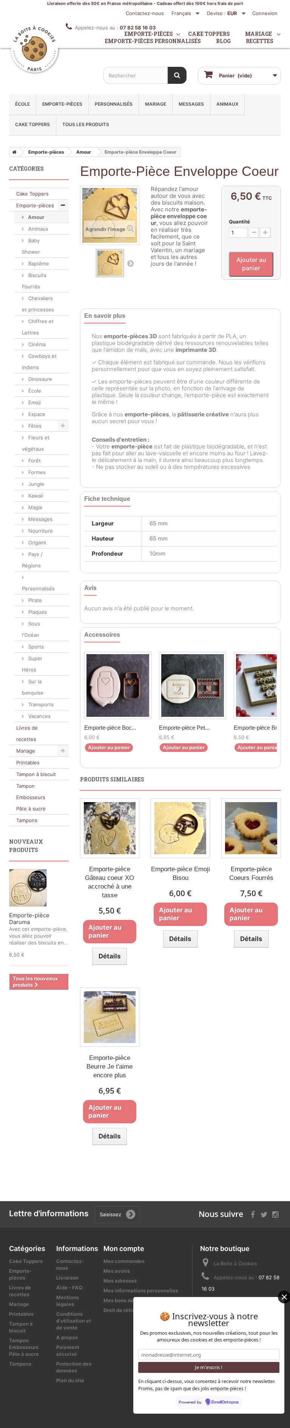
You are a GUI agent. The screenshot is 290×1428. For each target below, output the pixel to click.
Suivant (130, 263)
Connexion (265, 13)
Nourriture (40, 531)
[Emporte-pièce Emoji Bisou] (180, 828)
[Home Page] (13, 152)
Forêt (34, 461)
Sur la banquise (32, 687)
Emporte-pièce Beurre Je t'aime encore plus (109, 1066)
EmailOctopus (225, 1402)
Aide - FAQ (69, 1288)
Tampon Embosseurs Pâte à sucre (31, 797)
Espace (36, 414)
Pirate (34, 600)
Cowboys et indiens (39, 361)
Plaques (37, 612)
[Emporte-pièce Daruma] (28, 888)
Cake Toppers (32, 124)
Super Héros (32, 664)
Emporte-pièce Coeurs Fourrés (251, 873)
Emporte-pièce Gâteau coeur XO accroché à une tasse (109, 882)
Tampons (26, 820)
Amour (35, 217)
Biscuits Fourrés (34, 281)
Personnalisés (114, 104)
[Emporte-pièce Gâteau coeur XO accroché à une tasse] (110, 828)
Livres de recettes (27, 733)
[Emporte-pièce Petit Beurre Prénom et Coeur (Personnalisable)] (192, 685)
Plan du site (70, 1380)
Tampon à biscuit (36, 774)
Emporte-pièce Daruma (29, 919)
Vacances (39, 716)
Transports (40, 704)
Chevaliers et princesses (38, 304)
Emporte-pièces (62, 104)
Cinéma (36, 344)
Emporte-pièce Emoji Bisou (180, 873)
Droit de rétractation (128, 1310)
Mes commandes (124, 1261)
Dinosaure (39, 379)
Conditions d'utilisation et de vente (73, 1321)
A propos (67, 1337)
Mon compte (123, 1248)
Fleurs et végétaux (35, 443)
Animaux (227, 104)
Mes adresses (120, 1281)
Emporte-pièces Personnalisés (153, 41)
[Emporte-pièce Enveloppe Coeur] (110, 263)
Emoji (34, 402)
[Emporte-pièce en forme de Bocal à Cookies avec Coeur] (117, 685)
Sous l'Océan (31, 629)
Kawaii (35, 496)
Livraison (67, 1278)
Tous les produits (85, 124)
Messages (191, 104)
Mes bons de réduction (130, 1300)
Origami (36, 542)
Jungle (35, 484)
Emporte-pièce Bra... (259, 727)
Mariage (155, 104)
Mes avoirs (116, 1271)
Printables (28, 762)
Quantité (239, 222)
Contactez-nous (145, 13)
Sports (35, 647)
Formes (36, 472)
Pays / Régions (32, 559)
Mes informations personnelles (140, 1291)
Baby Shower (31, 246)
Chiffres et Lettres (38, 327)
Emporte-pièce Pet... (184, 727)
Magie (35, 507)
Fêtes (34, 426)
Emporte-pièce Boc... (110, 727)
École (22, 104)
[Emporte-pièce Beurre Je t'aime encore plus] (110, 1017)
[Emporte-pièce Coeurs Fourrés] (251, 828)
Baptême (38, 263)
